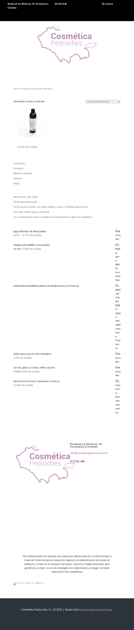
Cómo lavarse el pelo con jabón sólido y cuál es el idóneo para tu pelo (50, 206)
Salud (16, 183)
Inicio (15, 88)
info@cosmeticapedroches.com (89, 453)
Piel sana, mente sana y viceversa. (31, 211)
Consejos (18, 168)
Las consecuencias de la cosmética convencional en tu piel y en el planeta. (52, 217)
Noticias (17, 178)
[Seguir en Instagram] (70, 504)
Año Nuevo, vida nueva (25, 196)
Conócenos (19, 163)
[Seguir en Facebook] (63, 504)
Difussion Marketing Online (95, 609)
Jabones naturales (22, 173)
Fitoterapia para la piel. (25, 201)
